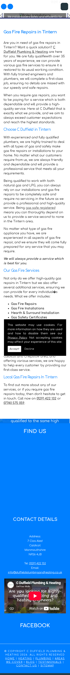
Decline (29, 348)
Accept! (14, 348)
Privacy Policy (17, 337)
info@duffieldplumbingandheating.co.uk (35, 572)
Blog (30, 662)
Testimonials (50, 662)
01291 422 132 (37, 563)
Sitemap (47, 665)
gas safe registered (40, 208)
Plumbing (43, 658)
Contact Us (26, 665)
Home (10, 658)
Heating (25, 658)
